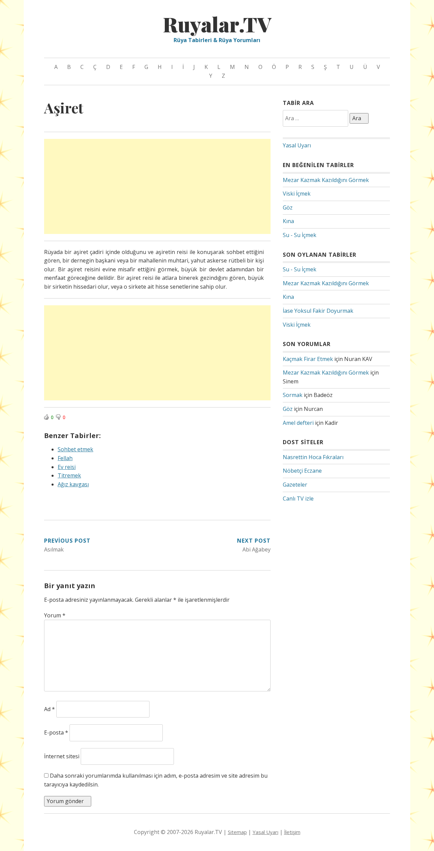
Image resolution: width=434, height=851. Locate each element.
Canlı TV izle (298, 498)
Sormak (292, 395)
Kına (288, 221)
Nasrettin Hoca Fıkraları (313, 457)
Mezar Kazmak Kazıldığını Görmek (326, 180)
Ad (49, 709)
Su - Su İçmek (299, 235)
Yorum (54, 615)
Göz (288, 207)
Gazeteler (295, 484)
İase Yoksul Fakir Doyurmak (318, 310)
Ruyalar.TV (217, 23)
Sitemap (237, 832)
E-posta (56, 732)
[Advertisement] (157, 186)
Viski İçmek (297, 193)
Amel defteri (298, 423)
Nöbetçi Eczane (302, 470)
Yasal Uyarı (297, 145)
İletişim (292, 832)
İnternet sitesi (61, 756)
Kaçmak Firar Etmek (308, 359)
